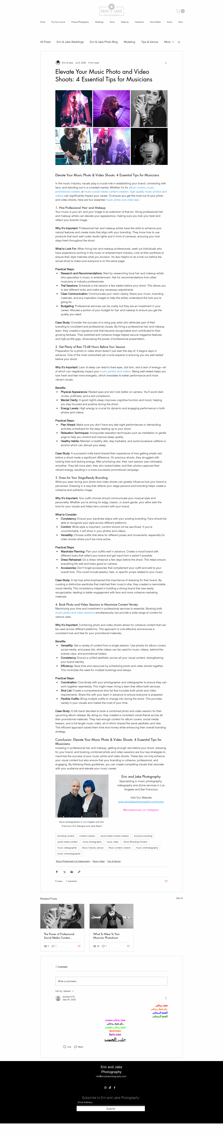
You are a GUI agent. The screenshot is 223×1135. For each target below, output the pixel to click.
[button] (176, 1088)
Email (65, 1111)
